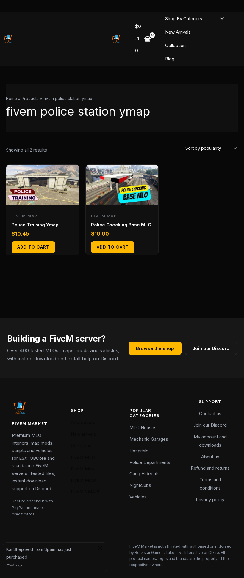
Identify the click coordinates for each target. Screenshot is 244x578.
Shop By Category (183, 18)
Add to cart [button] (33, 247)
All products (83, 422)
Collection (175, 45)
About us (210, 456)
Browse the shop (155, 348)
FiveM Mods (84, 480)
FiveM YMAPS (86, 492)
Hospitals (138, 451)
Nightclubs (140, 485)
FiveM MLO (83, 457)
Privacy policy (210, 499)
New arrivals (83, 434)
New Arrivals (178, 32)
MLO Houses (143, 427)
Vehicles (138, 497)
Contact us (210, 413)
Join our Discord (211, 348)
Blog (169, 59)
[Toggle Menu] (221, 19)
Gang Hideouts (144, 473)
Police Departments (149, 462)
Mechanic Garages (148, 439)
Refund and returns (210, 468)
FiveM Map (82, 469)
